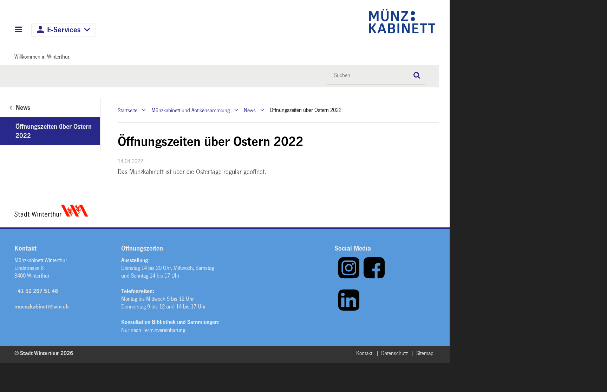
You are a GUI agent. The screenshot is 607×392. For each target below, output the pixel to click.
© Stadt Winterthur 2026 (43, 353)
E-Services (64, 30)
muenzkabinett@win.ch (41, 307)
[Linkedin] (349, 309)
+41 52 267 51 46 (36, 291)
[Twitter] (336, 309)
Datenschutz (394, 353)
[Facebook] (374, 277)
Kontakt (364, 353)
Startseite (127, 110)
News (250, 110)
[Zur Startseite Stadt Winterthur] (51, 214)
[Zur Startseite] (341, 21)
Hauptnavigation (18, 30)
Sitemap (424, 353)
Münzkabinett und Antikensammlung (190, 110)
